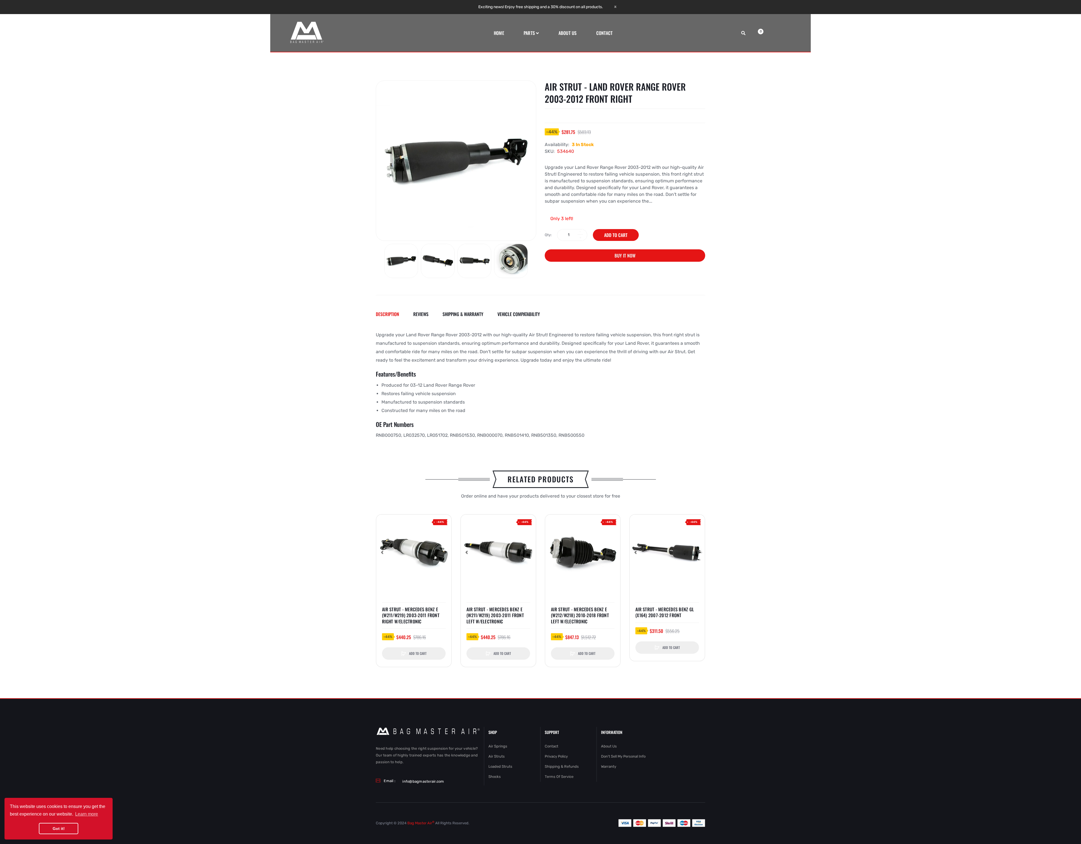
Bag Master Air (420, 823)
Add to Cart (615, 235)
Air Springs (497, 746)
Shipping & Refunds (562, 766)
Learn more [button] (86, 814)
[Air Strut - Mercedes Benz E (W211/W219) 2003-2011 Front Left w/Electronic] (498, 552)
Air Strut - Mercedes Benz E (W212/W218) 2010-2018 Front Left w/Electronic (580, 615)
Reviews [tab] (420, 314)
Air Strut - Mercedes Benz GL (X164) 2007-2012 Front (664, 612)
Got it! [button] (59, 828)
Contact (551, 746)
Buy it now (625, 255)
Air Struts (496, 756)
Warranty (608, 766)
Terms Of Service (559, 776)
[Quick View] (383, 533)
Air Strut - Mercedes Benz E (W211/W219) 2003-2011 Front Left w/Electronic (495, 615)
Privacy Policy (556, 756)
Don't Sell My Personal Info (623, 756)
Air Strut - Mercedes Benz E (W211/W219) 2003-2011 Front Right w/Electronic (410, 615)
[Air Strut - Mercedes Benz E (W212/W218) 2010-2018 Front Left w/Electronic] (582, 552)
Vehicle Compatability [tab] (518, 314)
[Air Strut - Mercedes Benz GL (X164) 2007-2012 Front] (667, 552)
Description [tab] (387, 314)
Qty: (548, 235)
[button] (382, 552)
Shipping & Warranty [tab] (463, 314)
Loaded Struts (500, 766)
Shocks (494, 776)
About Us (609, 746)
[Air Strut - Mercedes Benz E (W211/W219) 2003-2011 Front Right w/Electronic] (413, 552)
